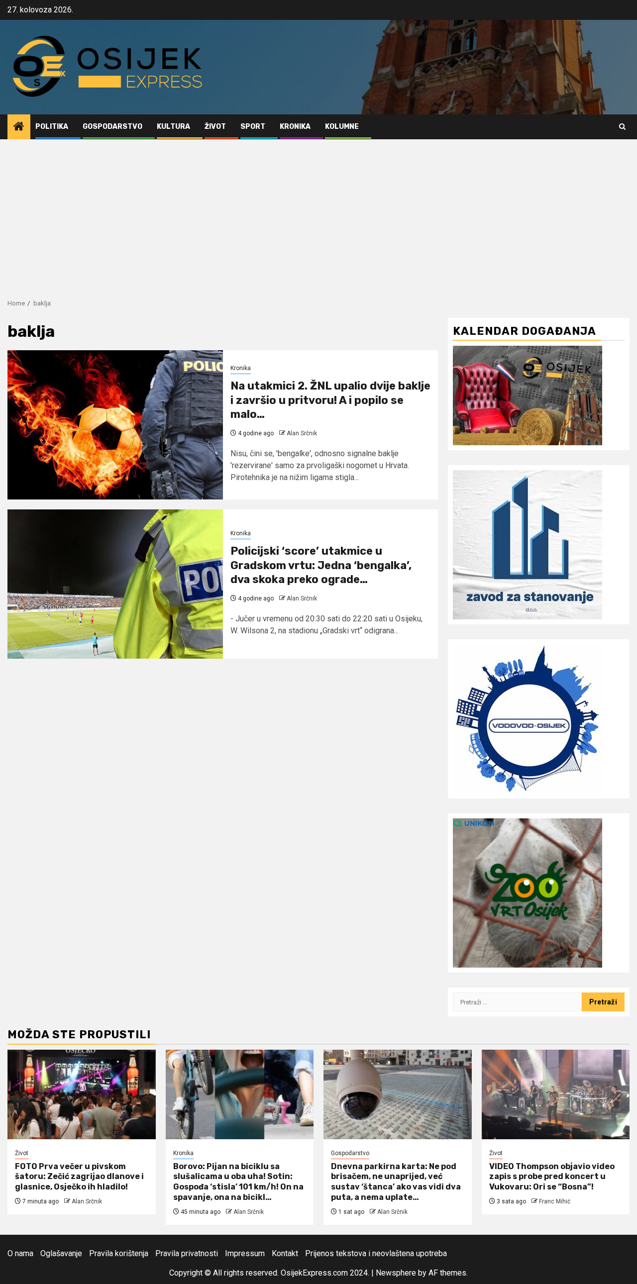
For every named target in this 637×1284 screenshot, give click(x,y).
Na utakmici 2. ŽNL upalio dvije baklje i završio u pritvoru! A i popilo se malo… (330, 400)
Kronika (295, 126)
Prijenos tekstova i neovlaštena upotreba (376, 1253)
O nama (20, 1253)
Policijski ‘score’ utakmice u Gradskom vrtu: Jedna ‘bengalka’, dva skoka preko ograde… (321, 565)
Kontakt (285, 1253)
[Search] (622, 126)
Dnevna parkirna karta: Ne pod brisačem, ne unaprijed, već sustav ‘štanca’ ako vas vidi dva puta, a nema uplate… (396, 1182)
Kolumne (342, 126)
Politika (51, 126)
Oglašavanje (61, 1253)
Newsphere (396, 1273)
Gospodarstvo (112, 126)
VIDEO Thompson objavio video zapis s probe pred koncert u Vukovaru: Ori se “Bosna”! (552, 1177)
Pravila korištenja (118, 1253)
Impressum (245, 1253)
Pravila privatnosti (186, 1253)
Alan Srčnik (302, 433)
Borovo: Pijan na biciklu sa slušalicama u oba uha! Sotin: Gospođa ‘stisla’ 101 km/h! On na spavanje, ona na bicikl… (238, 1182)
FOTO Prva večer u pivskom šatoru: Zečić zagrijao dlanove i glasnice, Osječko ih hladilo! (79, 1177)
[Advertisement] (318, 214)
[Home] (18, 127)
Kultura (173, 126)
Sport (252, 126)
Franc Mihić (554, 1201)
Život (215, 126)
